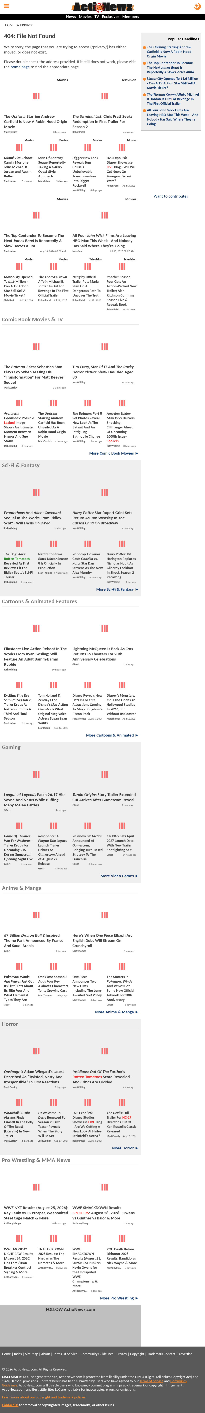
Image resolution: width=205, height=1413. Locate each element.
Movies (85, 17)
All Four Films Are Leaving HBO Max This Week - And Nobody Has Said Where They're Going (172, 117)
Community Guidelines (97, 1354)
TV (96, 17)
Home (9, 25)
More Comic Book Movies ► (114, 453)
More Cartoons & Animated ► (112, 735)
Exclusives (110, 17)
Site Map (31, 1354)
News (71, 17)
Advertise (185, 1354)
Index (18, 1354)
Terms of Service (151, 1381)
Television (129, 80)
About (45, 1354)
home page (20, 67)
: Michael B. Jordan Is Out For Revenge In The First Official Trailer (173, 99)
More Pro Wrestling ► (119, 1298)
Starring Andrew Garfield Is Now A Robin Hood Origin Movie (169, 51)
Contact (169, 1354)
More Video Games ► (119, 876)
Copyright (137, 1354)
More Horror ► (125, 1148)
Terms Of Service (65, 1354)
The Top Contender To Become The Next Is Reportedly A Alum (170, 67)
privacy (26, 25)
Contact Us (10, 1405)
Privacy (122, 1354)
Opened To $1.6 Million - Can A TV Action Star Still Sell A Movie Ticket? (172, 83)
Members (130, 17)
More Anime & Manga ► (117, 1012)
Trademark (155, 1354)
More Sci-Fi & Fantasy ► (117, 589)
